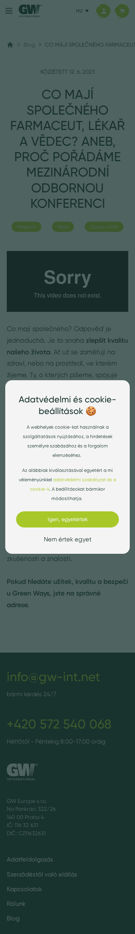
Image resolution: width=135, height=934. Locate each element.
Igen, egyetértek (68, 519)
